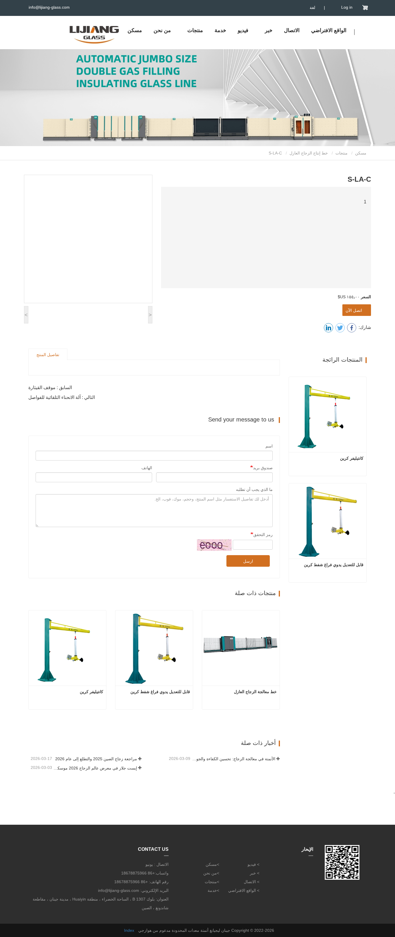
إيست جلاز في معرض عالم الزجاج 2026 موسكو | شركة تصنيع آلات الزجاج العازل (95, 768)
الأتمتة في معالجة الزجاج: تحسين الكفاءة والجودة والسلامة (233, 758)
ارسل (248, 561)
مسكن (135, 30)
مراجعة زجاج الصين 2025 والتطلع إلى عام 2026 (96, 758)
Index (129, 930)
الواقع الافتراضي (328, 30)
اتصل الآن (355, 310)
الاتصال (292, 30)
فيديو (243, 30)
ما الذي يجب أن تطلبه (254, 489)
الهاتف (146, 467)
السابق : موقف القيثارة (50, 387)
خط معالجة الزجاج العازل (255, 691)
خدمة (220, 30)
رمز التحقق (263, 534)
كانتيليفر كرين (91, 691)
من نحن (162, 30)
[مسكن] (94, 33)
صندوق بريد (263, 467)
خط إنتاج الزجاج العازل (308, 153)
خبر (253, 873)
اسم (269, 446)
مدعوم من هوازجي (154, 930)
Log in (346, 7)
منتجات (341, 153)
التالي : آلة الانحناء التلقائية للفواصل (61, 397)
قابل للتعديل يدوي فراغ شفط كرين (160, 691)
